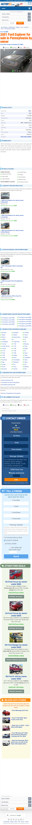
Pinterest (27, 47)
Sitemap (12, 821)
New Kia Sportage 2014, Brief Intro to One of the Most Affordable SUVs (19, 742)
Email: (16, 443)
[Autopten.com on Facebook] (9, 820)
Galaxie (26, 337)
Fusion (26, 335)
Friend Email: (16, 518)
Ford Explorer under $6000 (25, 319)
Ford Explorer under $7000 (25, 321)
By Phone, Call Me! (10, 544)
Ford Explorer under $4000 (8, 324)
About (16, 821)
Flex (14, 364)
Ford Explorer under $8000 (25, 323)
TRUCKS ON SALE (15, 691)
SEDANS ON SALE (15, 628)
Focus (14, 366)
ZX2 (25, 369)
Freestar (15, 369)
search (20, 23)
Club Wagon (5, 341)
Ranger (26, 348)
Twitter (20, 47)
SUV (30, 111)
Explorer (15, 335)
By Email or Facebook (11, 540)
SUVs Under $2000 (26, 137)
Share (30, 2)
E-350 (3, 355)
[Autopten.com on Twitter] (16, 820)
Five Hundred (16, 360)
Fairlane (15, 355)
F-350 (14, 351)
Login (30, 4)
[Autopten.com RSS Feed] (23, 820)
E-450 (3, 357)
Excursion (4, 369)
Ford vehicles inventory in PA (8, 384)
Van (25, 364)
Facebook (7, 47)
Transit (26, 362)
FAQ (19, 821)
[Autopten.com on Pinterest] (11, 820)
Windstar (26, 366)
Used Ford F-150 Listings (16, 687)
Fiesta (14, 357)
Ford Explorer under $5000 (25, 317)
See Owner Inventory (16, 432)
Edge (3, 362)
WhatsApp (14, 47)
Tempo (26, 355)
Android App (6, 821)
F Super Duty (16, 341)
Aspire (3, 335)
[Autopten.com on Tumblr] (21, 820)
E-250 (3, 353)
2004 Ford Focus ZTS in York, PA (11, 296)
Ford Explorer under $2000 (8, 320)
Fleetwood (16, 362)
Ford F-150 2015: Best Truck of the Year (19, 718)
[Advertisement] (16, 89)
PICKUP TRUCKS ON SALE (15, 660)
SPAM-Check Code (16, 469)
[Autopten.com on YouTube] (18, 820)
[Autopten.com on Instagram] (13, 820)
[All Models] (16, 17)
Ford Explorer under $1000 (8, 317)
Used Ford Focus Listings (16, 592)
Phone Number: (16, 449)
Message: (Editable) (16, 456)
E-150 (3, 351)
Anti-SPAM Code (16, 547)
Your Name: (16, 500)
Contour (4, 344)
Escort (3, 366)
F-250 (14, 348)
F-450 (14, 353)
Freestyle (26, 332)
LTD (25, 341)
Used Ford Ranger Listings (16, 656)
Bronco (4, 337)
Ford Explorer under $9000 (25, 326)
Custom (4, 348)
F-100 (14, 344)
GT (25, 339)
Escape (4, 364)
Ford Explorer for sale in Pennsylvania (10, 382)
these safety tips (12, 482)
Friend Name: (16, 512)
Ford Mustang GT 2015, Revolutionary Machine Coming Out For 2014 (19, 734)
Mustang (26, 344)
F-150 (14, 346)
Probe (25, 346)
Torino (25, 360)
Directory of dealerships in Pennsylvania (11, 393)
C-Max (3, 339)
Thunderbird (27, 357)
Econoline (4, 360)
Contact (27, 821)
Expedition (15, 332)
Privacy (22, 821)
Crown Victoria (5, 346)
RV (25, 351)
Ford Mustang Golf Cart (20, 710)
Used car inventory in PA (7, 380)
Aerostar (4, 332)
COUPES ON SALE (15, 597)
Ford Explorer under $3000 (8, 322)
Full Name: (16, 436)
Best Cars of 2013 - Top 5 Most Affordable (20, 726)
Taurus (26, 353)
